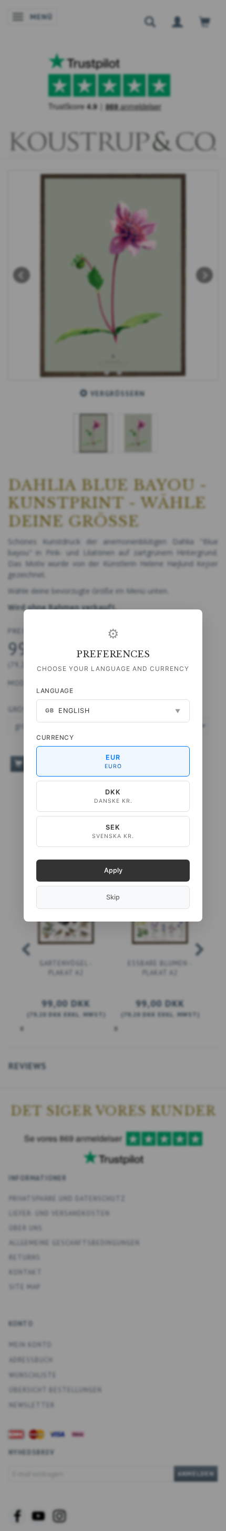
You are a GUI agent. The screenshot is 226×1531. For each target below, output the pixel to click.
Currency (55, 737)
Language (54, 691)
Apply (113, 870)
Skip (113, 897)
